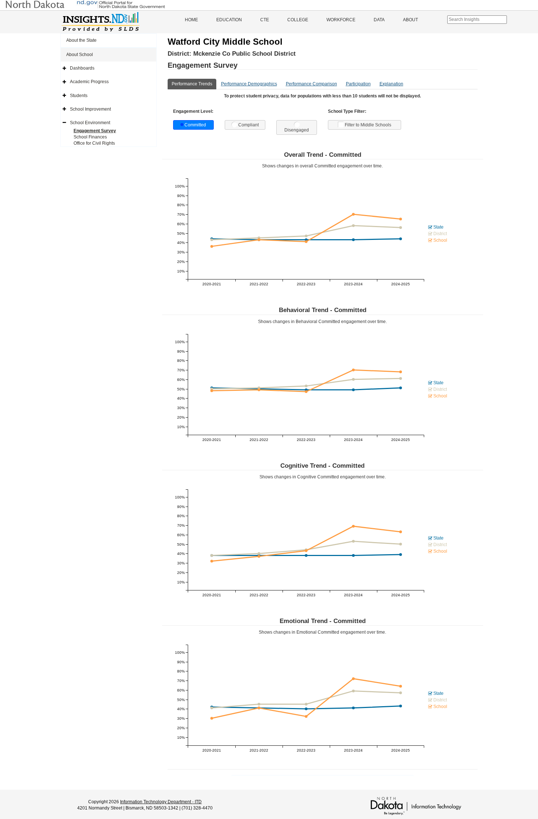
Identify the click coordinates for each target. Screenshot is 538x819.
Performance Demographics (249, 83)
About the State (81, 40)
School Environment (90, 122)
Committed (195, 124)
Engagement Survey (95, 130)
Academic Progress (89, 81)
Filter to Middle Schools (368, 124)
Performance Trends (192, 83)
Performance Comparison (311, 83)
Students (78, 95)
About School (79, 54)
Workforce (340, 19)
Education (229, 19)
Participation (358, 83)
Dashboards (82, 68)
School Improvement (90, 109)
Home (191, 19)
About (410, 19)
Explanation (391, 83)
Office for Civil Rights (94, 143)
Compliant (248, 124)
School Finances (90, 137)
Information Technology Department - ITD (161, 801)
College (297, 19)
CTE (264, 19)
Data (379, 19)
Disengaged (296, 130)
